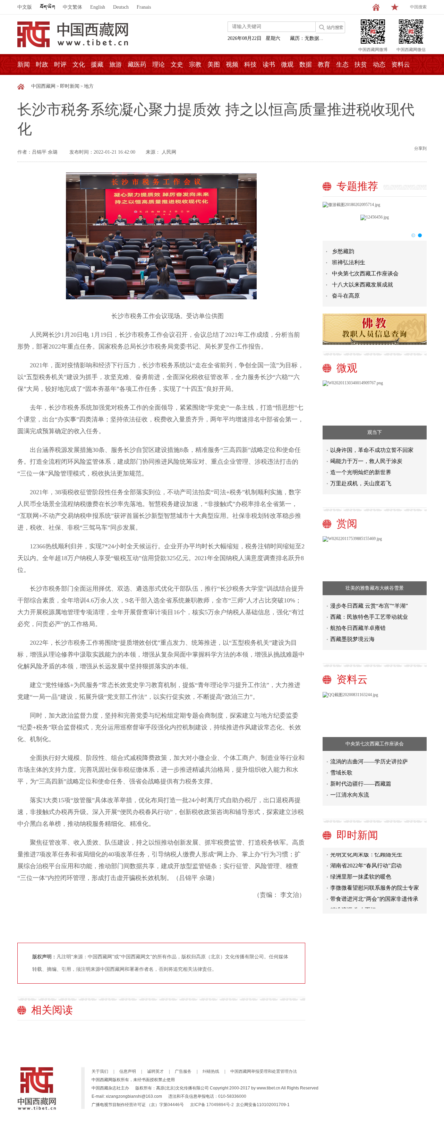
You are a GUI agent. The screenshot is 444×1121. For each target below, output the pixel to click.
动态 (379, 64)
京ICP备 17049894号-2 (212, 1104)
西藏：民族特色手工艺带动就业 (369, 617)
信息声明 (127, 1071)
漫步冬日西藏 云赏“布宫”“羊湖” (369, 606)
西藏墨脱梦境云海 (352, 639)
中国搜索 (418, 7)
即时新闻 (69, 86)
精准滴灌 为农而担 (353, 903)
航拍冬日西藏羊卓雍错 (358, 628)
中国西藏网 (43, 86)
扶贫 (361, 64)
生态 (342, 64)
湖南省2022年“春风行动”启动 (366, 859)
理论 (158, 64)
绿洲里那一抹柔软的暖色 (360, 870)
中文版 (24, 7)
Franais (144, 7)
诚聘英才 (155, 1071)
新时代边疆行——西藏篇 (360, 784)
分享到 (420, 148)
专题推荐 (357, 186)
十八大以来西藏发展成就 (362, 285)
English (97, 7)
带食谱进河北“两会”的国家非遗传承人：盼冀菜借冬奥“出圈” (374, 893)
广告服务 (183, 1071)
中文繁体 (72, 7)
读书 (269, 64)
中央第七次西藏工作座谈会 (365, 273)
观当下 (374, 432)
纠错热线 (211, 1071)
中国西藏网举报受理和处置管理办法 (263, 1071)
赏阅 (346, 523)
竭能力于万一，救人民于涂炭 (366, 461)
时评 (60, 64)
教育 (324, 64)
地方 (89, 86)
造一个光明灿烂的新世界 (360, 472)
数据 (305, 64)
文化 (78, 64)
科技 (250, 64)
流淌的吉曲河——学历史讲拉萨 (369, 761)
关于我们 (100, 1071)
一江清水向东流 (349, 795)
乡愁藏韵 (343, 251)
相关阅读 (52, 1010)
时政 (42, 64)
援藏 (97, 64)
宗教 (195, 64)
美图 (213, 64)
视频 (232, 64)
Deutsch (121, 7)
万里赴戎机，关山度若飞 (360, 483)
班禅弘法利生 (348, 262)
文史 (177, 64)
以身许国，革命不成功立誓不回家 (371, 450)
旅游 (115, 64)
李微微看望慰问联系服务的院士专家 (374, 881)
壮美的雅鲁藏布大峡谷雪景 (374, 588)
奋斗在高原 (346, 296)
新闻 (23, 64)
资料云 (400, 64)
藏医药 (137, 64)
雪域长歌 (341, 773)
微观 (287, 64)
